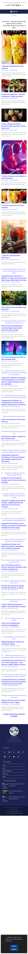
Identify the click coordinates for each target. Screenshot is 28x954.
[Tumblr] (9, 757)
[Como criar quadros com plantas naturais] (14, 416)
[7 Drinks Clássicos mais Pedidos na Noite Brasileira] (14, 173)
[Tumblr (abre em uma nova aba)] (15, 5)
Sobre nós (5, 774)
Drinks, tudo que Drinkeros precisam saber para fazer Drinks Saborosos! (13, 126)
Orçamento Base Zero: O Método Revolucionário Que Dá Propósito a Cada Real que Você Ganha (13, 682)
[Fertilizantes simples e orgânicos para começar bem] (14, 433)
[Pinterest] (23, 752)
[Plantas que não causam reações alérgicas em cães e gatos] (14, 697)
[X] (5, 752)
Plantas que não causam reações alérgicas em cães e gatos (13, 701)
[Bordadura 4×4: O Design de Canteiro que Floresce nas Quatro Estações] (14, 475)
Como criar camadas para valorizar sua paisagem (10, 624)
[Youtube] (14, 757)
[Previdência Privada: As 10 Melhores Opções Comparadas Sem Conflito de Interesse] (14, 541)
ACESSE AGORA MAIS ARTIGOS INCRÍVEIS (14, 715)
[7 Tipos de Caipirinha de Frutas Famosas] (14, 63)
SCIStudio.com (14, 810)
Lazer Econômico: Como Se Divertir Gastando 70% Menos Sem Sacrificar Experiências (14, 567)
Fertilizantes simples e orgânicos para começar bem (13, 437)
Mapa (4, 776)
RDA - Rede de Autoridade (17, 813)
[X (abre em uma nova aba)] (6, 5)
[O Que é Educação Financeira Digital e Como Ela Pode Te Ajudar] (14, 601)
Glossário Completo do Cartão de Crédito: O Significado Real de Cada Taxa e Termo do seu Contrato (13, 504)
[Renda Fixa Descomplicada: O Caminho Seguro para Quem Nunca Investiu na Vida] (14, 323)
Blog (4, 768)
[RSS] (18, 757)
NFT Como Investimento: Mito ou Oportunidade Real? (13, 358)
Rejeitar (14, 949)
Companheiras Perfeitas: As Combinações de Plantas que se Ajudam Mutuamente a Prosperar (13, 402)
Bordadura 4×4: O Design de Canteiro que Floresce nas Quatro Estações (13, 480)
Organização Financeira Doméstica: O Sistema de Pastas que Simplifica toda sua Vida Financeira (13, 458)
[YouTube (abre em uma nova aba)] (19, 5)
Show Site (8, 810)
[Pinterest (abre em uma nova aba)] (10, 5)
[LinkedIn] (18, 752)
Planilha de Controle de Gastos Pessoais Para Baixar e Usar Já (12, 587)
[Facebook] (9, 752)
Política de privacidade (9, 807)
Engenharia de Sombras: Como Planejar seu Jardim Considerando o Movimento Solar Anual (13, 525)
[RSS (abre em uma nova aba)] (21, 5)
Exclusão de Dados (14, 809)
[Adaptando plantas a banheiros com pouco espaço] (14, 638)
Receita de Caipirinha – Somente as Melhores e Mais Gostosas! (13, 95)
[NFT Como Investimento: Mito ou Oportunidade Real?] (14, 354)
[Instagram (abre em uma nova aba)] (11, 5)
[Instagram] (14, 752)
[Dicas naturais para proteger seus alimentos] (14, 304)
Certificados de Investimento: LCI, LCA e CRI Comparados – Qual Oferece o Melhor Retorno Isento (13, 662)
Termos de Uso (19, 807)
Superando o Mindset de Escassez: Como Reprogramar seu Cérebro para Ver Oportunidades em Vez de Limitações (13, 381)
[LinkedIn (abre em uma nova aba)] (13, 5)
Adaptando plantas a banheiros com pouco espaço (12, 643)
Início (4, 765)
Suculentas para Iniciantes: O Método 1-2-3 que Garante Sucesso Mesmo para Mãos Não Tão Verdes (13, 278)
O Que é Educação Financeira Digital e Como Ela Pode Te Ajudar (13, 605)
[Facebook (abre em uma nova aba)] (8, 5)
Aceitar (14, 946)
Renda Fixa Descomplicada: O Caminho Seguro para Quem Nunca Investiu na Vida (12, 328)
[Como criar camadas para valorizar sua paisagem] (14, 620)
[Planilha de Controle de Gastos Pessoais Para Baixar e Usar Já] (14, 582)
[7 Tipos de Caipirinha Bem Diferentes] (14, 252)
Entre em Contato (7, 771)
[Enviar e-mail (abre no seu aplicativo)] (22, 5)
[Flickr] (5, 757)
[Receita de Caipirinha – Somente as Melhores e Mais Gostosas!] (14, 91)
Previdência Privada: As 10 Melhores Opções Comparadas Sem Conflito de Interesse (12, 546)
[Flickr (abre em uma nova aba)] (17, 5)
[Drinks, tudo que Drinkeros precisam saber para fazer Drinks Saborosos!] (14, 121)
